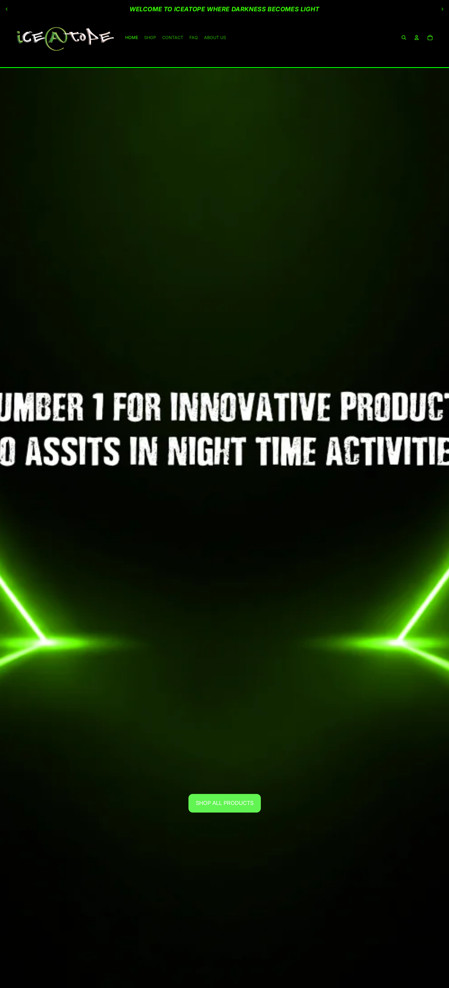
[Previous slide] (6, 9)
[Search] (404, 37)
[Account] (416, 37)
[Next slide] (442, 9)
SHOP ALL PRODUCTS (225, 803)
